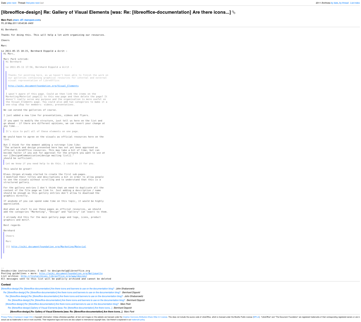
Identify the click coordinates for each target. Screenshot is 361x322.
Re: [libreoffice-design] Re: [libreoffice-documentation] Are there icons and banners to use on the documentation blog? (62, 292)
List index (355, 2)
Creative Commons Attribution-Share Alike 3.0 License (145, 317)
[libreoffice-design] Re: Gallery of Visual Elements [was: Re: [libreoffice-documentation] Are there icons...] (116, 12)
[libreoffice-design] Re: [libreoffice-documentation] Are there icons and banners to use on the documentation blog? (57, 288)
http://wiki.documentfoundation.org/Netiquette (71, 273)
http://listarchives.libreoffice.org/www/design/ (54, 276)
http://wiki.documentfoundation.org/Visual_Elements (43, 85)
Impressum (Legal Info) (23, 317)
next (14, 2)
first (28, 2)
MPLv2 (256, 317)
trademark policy (138, 319)
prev (9, 2)
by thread (344, 2)
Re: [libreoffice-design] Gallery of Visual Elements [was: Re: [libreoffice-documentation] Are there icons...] (60, 307)
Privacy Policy (6, 317)
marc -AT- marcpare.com (27, 19)
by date (334, 2)
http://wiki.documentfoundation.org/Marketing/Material (48, 246)
